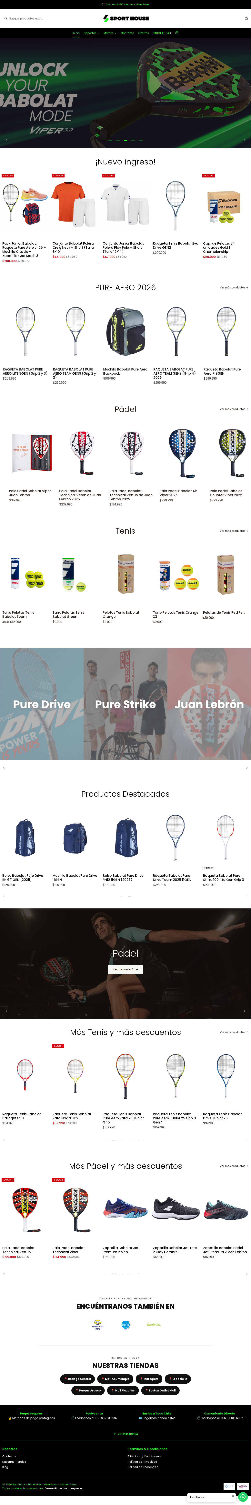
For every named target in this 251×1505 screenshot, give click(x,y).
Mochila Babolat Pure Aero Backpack (79, 371)
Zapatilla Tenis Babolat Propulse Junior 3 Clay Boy (225, 245)
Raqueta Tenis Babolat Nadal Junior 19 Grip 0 (222, 1116)
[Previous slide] (8, 140)
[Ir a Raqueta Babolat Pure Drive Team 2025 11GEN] (176, 837)
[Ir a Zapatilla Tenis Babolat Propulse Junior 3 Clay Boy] (226, 205)
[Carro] (246, 18)
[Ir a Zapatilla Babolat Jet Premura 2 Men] (75, 1210)
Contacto (127, 33)
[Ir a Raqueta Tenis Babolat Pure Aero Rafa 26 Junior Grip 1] (75, 1076)
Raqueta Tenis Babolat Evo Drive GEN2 (125, 245)
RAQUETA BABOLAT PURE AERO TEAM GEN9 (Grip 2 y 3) (27, 373)
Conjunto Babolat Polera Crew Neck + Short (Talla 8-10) (23, 247)
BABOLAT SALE (162, 33)
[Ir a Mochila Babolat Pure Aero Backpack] (79, 331)
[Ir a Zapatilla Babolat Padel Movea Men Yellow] (226, 1210)
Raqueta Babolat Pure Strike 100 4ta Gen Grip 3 (223, 877)
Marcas (109, 33)
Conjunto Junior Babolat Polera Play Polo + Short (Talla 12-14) (73, 247)
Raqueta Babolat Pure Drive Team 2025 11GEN (172, 877)
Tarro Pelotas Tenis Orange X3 (125, 614)
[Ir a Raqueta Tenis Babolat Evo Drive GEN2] (125, 205)
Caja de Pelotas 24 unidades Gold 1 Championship (169, 247)
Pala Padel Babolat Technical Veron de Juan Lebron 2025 (33, 495)
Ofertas (143, 33)
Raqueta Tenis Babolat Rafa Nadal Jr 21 (21, 1116)
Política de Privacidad (142, 1462)
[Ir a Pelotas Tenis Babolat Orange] (75, 574)
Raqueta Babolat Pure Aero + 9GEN (175, 371)
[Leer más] (125, 93)
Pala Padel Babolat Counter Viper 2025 (179, 493)
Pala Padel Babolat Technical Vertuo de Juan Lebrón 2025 (83, 495)
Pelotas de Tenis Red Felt (174, 612)
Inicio (76, 33)
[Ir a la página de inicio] (125, 18)
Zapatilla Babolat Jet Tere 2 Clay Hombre (125, 1250)
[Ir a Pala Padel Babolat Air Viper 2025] (135, 453)
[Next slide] (243, 140)
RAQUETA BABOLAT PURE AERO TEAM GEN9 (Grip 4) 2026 (128, 373)
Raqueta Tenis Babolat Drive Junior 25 (172, 1116)
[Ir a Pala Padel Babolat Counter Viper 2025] (185, 453)
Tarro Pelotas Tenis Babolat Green (18, 614)
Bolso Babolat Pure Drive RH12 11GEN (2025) (123, 877)
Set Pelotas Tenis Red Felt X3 (224, 614)
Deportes (90, 33)
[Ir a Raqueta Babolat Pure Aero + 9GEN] (180, 331)
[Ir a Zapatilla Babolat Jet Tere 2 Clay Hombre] (125, 1210)
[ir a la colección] (125, 963)
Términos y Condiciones (144, 1456)
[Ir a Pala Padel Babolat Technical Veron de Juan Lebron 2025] (35, 453)
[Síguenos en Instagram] (177, 33)
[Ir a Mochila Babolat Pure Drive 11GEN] (75, 837)
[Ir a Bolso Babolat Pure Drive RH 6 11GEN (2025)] (25, 837)
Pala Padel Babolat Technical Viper (18, 1250)
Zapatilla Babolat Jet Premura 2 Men (70, 1250)
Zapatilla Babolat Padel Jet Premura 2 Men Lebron (175, 1250)
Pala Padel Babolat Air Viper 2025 (131, 493)
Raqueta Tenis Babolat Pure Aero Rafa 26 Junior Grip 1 (73, 1118)
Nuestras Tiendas (14, 1462)
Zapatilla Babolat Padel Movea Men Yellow (223, 1250)
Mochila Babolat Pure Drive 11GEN (75, 877)
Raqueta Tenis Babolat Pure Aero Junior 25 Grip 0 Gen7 (124, 1118)
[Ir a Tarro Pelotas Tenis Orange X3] (125, 574)
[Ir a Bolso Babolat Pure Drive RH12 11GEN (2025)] (125, 837)
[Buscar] (5, 18)
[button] (110, 140)
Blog (5, 1467)
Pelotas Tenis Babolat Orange (71, 614)
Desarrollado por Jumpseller (64, 1488)
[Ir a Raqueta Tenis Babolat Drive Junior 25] (176, 1076)
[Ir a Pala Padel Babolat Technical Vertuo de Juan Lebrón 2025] (85, 453)
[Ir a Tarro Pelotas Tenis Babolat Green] (25, 574)
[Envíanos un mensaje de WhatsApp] (243, 1497)
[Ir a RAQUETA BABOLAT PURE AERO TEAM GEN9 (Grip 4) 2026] (130, 331)
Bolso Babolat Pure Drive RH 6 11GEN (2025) (22, 877)
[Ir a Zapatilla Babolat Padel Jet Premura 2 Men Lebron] (176, 1210)
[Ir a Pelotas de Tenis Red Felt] (176, 574)
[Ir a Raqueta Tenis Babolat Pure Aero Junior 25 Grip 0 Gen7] (125, 1076)
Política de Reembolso (143, 1467)
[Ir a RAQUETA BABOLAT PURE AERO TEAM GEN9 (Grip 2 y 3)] (29, 331)
